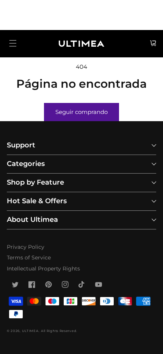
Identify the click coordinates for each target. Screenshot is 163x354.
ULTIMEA (30, 331)
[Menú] (13, 43)
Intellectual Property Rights (43, 268)
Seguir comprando (81, 111)
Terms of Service (29, 257)
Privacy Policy (25, 246)
